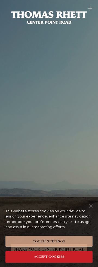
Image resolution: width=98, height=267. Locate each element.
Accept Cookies (49, 256)
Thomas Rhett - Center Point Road (49, 17)
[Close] (91, 206)
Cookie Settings (49, 241)
